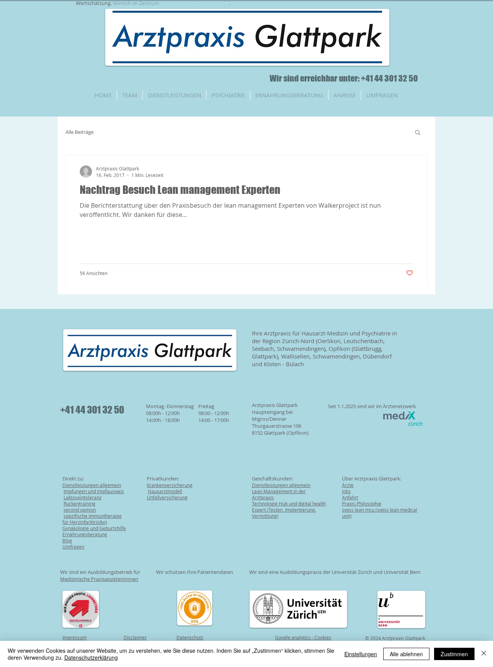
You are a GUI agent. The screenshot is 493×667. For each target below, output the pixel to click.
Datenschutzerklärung (91, 657)
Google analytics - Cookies (303, 637)
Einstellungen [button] (360, 654)
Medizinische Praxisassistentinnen (99, 578)
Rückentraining (80, 503)
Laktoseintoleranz (83, 497)
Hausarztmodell (165, 491)
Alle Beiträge (79, 132)
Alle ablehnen (406, 654)
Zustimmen (454, 654)
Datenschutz (189, 637)
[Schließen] (483, 654)
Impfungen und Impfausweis (94, 491)
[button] (417, 133)
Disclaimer (135, 637)
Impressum (74, 637)
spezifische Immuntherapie (93, 516)
